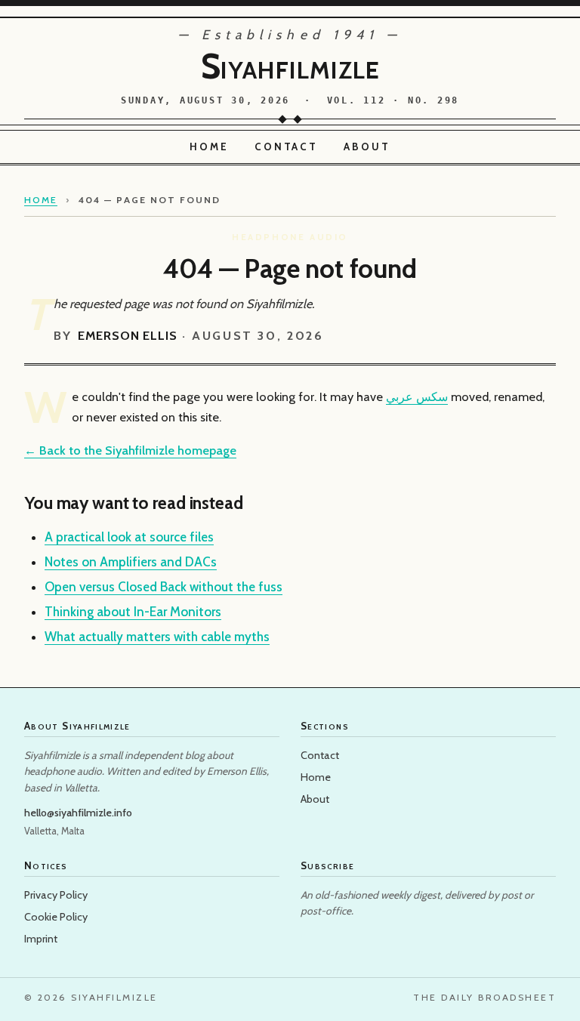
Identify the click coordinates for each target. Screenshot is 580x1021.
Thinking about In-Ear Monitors (133, 611)
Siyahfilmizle (290, 66)
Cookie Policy (56, 917)
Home (209, 146)
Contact (287, 146)
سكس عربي (417, 396)
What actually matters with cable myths (157, 636)
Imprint (40, 938)
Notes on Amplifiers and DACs (131, 561)
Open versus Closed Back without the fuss (163, 586)
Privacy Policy (56, 895)
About (367, 146)
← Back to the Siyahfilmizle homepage (130, 450)
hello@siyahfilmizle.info (78, 813)
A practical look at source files (129, 536)
